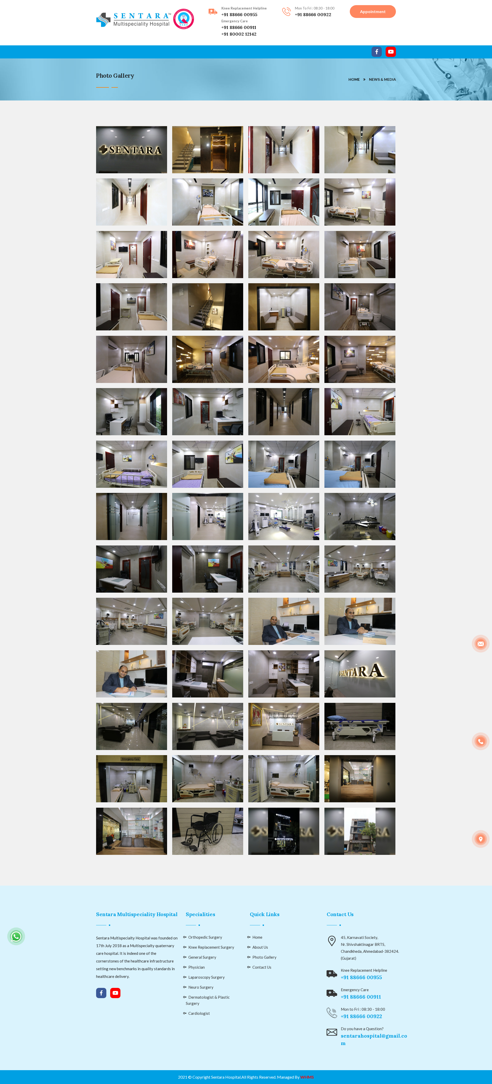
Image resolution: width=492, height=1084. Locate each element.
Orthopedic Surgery (205, 937)
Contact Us (261, 967)
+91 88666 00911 (238, 27)
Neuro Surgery (200, 987)
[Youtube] (391, 52)
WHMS (307, 1077)
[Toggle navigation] (99, 51)
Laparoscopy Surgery (206, 977)
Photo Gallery (264, 957)
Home (354, 79)
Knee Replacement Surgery (211, 947)
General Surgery (202, 957)
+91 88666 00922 (313, 14)
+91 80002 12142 (239, 34)
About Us (260, 947)
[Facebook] (377, 52)
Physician (196, 967)
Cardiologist (199, 1013)
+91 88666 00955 (239, 14)
